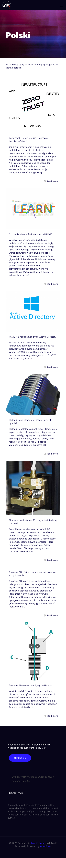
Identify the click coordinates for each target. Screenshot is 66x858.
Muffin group (38, 843)
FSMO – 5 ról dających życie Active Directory (32, 336)
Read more (52, 181)
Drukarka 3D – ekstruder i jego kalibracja (30, 685)
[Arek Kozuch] (7, 5)
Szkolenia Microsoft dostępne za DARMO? (31, 234)
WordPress (45, 846)
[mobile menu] (61, 5)
